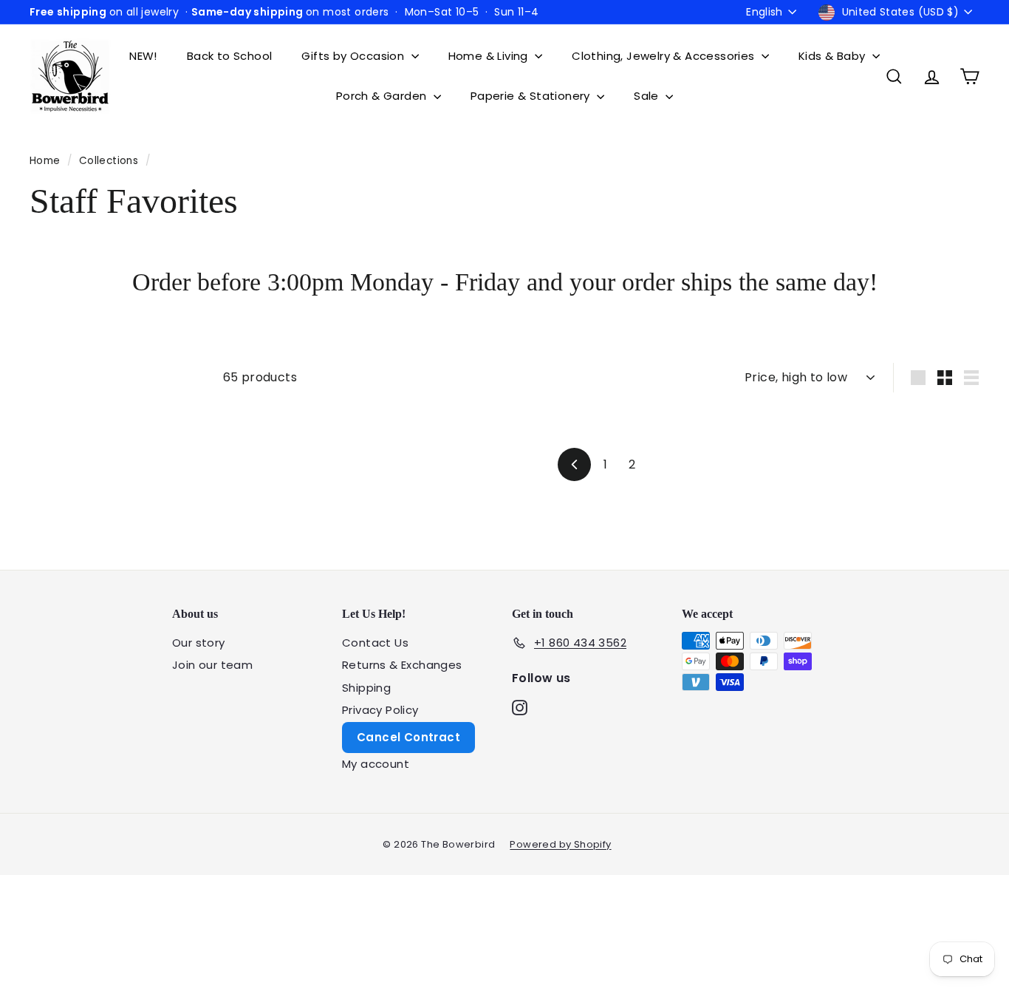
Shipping (366, 687)
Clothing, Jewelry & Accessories (665, 56)
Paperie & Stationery (532, 95)
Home (47, 161)
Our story (198, 642)
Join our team (212, 664)
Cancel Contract (408, 737)
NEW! (143, 56)
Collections (110, 161)
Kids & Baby (833, 56)
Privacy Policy (380, 710)
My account (375, 764)
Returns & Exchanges (402, 664)
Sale (648, 95)
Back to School (230, 56)
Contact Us (375, 642)
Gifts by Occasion (354, 56)
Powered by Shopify (560, 844)
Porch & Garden (383, 95)
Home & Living (490, 56)
